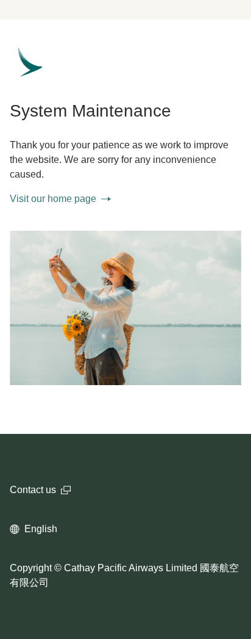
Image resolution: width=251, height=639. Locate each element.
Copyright (31, 568)
